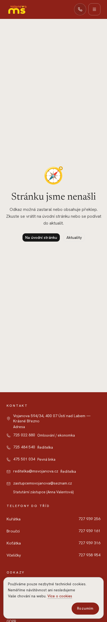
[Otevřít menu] (94, 9)
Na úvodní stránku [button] (41, 237)
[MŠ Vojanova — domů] (17, 9)
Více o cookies (59, 596)
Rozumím (85, 608)
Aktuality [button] (74, 237)
